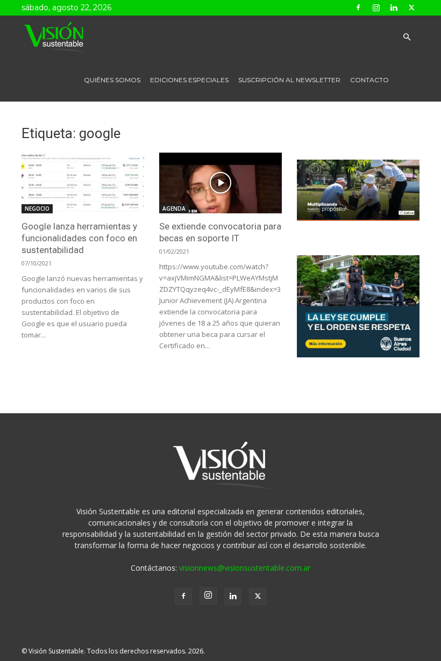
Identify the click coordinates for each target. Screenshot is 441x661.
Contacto (369, 80)
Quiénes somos (112, 80)
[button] (406, 37)
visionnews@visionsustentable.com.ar (244, 568)
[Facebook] (358, 7)
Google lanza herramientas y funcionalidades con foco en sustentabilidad (79, 238)
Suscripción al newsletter (289, 80)
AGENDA (174, 208)
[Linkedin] (394, 7)
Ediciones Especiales (189, 80)
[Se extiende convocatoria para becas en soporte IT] (220, 183)
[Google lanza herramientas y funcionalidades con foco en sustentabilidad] (83, 183)
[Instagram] (376, 7)
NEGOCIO (37, 208)
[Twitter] (411, 7)
